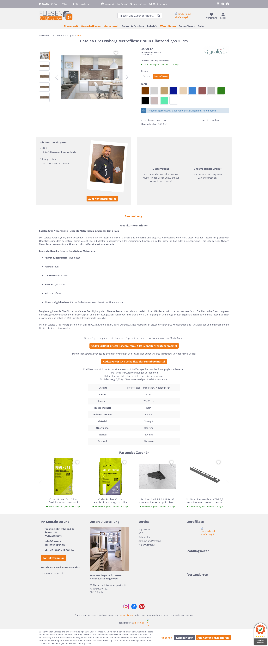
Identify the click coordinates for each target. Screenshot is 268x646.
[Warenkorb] (228, 15)
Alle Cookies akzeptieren (213, 637)
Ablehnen (166, 637)
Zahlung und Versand (149, 540)
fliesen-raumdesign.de (52, 573)
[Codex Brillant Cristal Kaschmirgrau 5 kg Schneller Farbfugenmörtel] (110, 476)
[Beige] (183, 91)
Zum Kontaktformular (102, 198)
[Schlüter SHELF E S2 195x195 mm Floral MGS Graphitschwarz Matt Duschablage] (157, 476)
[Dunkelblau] (173, 91)
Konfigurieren (184, 637)
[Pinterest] (227, 120)
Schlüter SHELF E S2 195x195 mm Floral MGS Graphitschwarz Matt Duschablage (157, 501)
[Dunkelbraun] (145, 91)
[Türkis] (164, 100)
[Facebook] (222, 120)
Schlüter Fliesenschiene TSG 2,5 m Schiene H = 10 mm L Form (204, 501)
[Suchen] (158, 15)
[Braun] (202, 91)
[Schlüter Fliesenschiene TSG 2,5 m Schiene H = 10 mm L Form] (204, 476)
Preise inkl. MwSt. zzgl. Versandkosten (155, 60)
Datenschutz (145, 537)
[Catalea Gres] (216, 51)
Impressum (144, 529)
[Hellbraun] (164, 91)
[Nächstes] (127, 77)
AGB (140, 533)
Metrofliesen (161, 76)
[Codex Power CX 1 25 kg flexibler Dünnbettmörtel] (63, 476)
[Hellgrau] (154, 91)
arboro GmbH (139, 622)
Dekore (146, 76)
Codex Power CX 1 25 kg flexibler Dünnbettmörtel (134, 361)
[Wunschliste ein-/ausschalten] (116, 53)
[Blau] (192, 91)
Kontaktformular (53, 558)
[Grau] (211, 91)
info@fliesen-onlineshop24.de (59, 152)
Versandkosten (126, 615)
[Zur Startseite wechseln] (56, 16)
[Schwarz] (145, 100)
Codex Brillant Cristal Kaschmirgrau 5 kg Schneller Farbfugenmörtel (134, 346)
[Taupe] (154, 100)
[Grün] (221, 91)
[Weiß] (173, 100)
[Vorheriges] (56, 77)
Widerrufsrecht (146, 544)
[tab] (133, 216)
